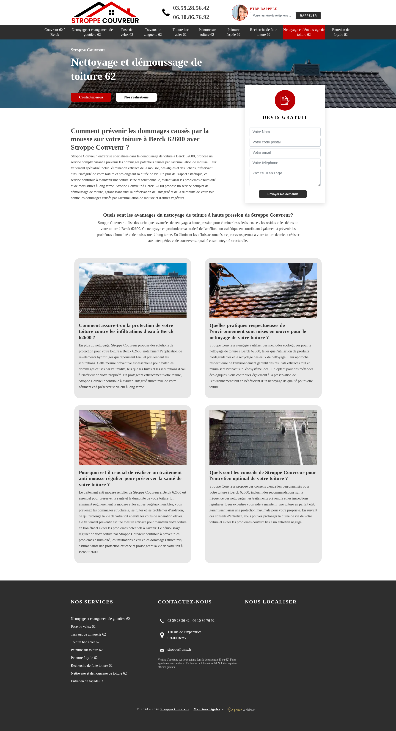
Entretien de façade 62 (340, 32)
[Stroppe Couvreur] (105, 12)
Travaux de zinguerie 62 (153, 32)
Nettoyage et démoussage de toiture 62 (303, 32)
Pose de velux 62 (127, 32)
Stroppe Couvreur (174, 709)
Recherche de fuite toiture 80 (201, 663)
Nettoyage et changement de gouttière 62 (92, 32)
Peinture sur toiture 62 (207, 32)
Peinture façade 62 (233, 32)
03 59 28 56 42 (179, 620)
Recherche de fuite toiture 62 (263, 32)
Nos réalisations (136, 97)
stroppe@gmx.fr (179, 649)
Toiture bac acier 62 (181, 32)
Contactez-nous (91, 97)
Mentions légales (207, 709)
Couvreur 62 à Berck (54, 32)
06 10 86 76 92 (203, 620)
